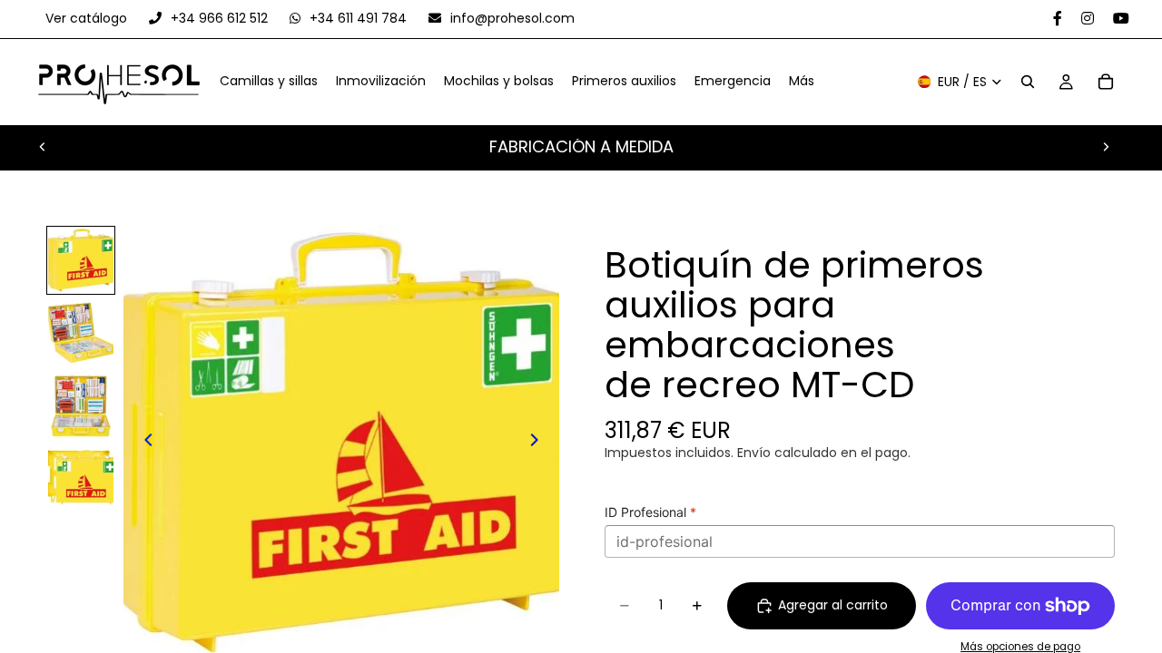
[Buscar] (1028, 82)
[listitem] (801, 82)
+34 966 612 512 (219, 18)
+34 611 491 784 (358, 18)
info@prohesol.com (511, 18)
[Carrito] (1106, 82)
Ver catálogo (88, 18)
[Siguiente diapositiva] (1106, 147)
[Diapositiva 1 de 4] (80, 260)
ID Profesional (650, 512)
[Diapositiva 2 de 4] (80, 332)
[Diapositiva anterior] (43, 147)
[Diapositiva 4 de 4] (80, 478)
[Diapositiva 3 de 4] (80, 405)
